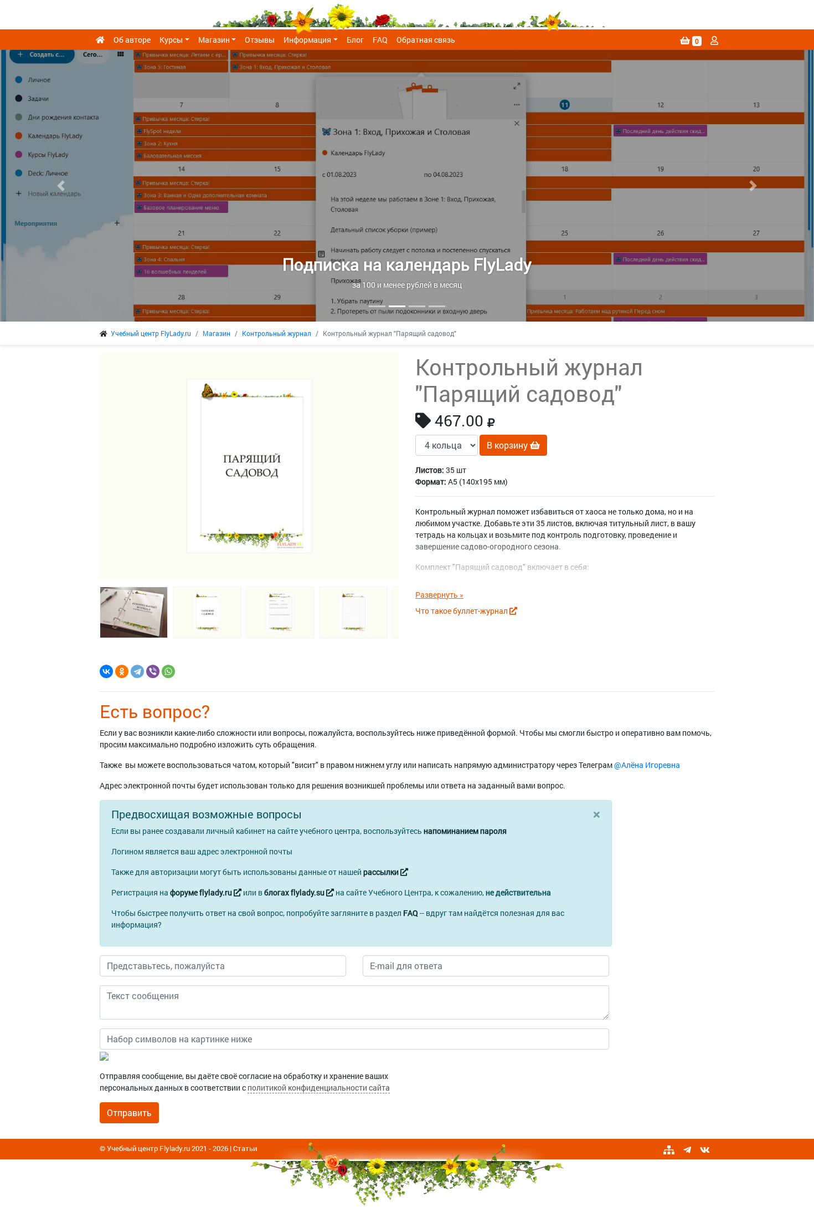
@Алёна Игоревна (647, 765)
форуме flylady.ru (202, 892)
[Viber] (152, 671)
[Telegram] (137, 671)
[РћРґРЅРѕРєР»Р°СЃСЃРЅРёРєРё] (121, 671)
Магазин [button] (214, 39)
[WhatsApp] (168, 671)
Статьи (245, 1148)
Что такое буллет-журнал (462, 610)
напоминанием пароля (465, 831)
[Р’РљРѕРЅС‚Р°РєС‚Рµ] (106, 671)
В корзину (508, 445)
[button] (61, 186)
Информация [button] (307, 39)
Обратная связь (425, 39)
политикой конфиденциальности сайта (319, 1087)
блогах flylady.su (295, 892)
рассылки (381, 872)
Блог (355, 39)
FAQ (380, 39)
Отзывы (260, 39)
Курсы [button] (171, 39)
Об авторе (132, 39)
